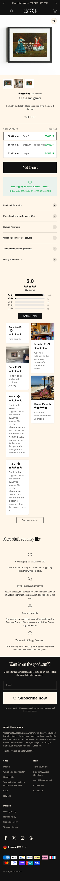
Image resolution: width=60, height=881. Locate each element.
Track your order (40, 767)
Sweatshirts (8, 777)
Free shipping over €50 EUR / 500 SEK (30, 3)
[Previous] (3, 3)
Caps (5, 790)
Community (38, 785)
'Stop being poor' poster (14, 772)
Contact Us (38, 790)
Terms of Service (10, 827)
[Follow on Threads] (31, 838)
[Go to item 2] (18, 84)
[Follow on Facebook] (5, 838)
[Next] (56, 3)
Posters (6, 767)
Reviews (7, 796)
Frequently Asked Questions (41, 773)
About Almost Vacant (42, 780)
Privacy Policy (9, 811)
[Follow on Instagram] (22, 838)
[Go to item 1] (8, 84)
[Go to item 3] (29, 84)
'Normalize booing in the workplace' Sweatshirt (14, 784)
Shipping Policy (10, 822)
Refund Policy (9, 817)
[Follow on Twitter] (14, 838)
